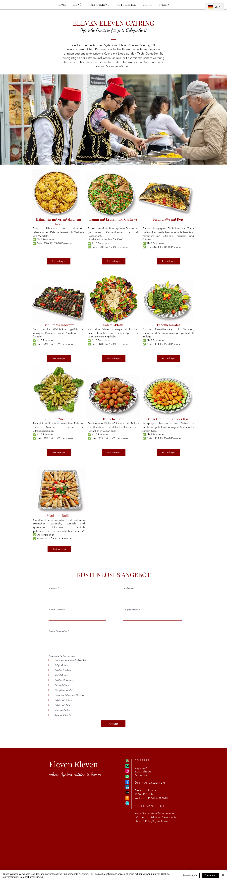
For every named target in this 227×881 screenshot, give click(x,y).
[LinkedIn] (127, 787)
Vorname (53, 588)
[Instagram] (127, 771)
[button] (147, 4)
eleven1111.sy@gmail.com (152, 820)
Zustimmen (210, 875)
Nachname (128, 588)
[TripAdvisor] (127, 766)
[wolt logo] (127, 803)
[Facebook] (127, 782)
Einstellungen (190, 875)
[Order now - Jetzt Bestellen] (127, 792)
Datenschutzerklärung (31, 877)
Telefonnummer (130, 609)
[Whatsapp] (127, 776)
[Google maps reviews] (127, 760)
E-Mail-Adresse (56, 609)
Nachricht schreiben (58, 631)
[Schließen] (223, 875)
